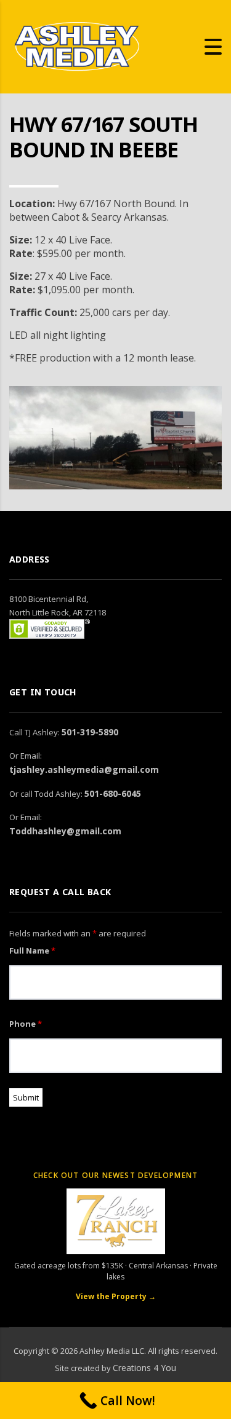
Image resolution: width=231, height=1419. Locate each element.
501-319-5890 (90, 732)
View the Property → (116, 1296)
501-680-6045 (112, 793)
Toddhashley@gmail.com (65, 831)
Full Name (32, 950)
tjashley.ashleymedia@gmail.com (84, 769)
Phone (25, 1023)
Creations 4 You (144, 1368)
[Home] (77, 45)
